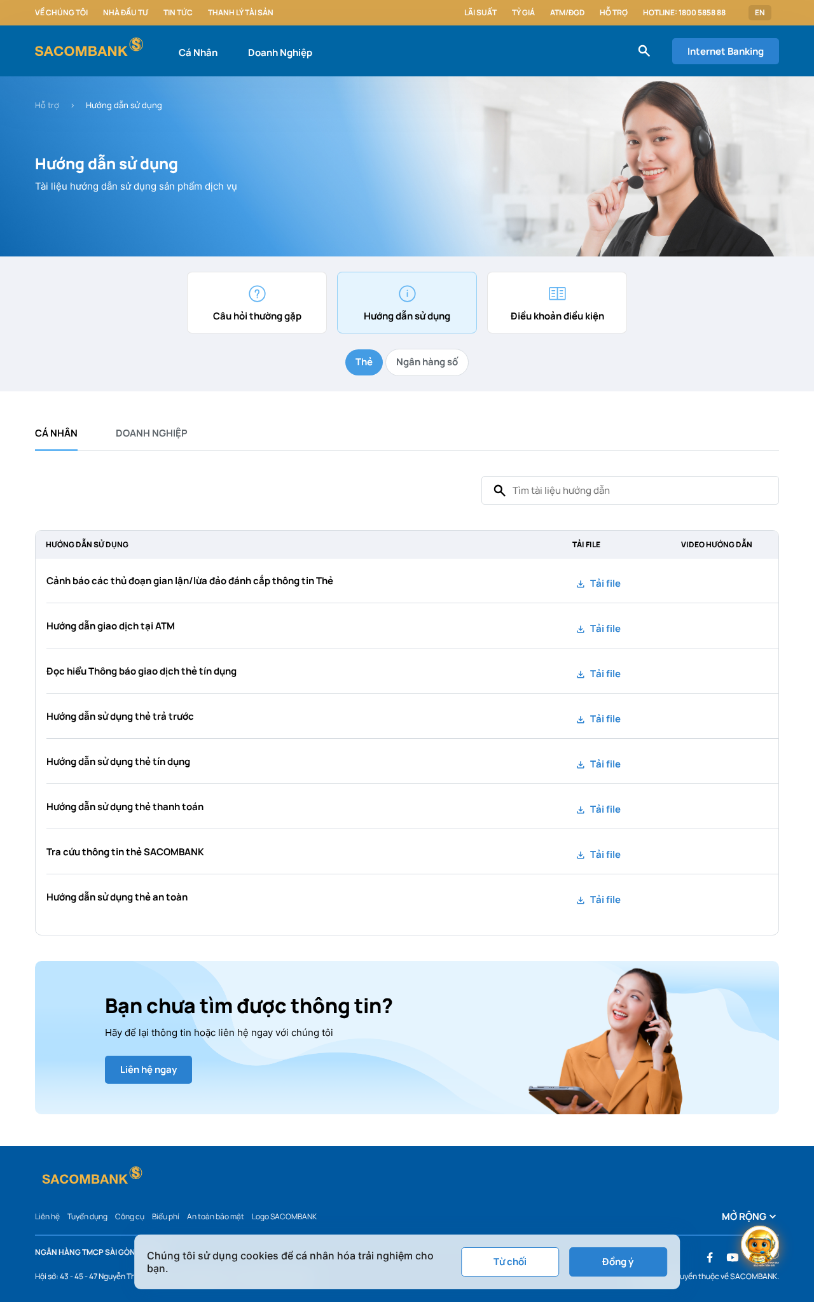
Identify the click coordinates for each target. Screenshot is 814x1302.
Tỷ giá (523, 13)
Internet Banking (725, 51)
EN (760, 13)
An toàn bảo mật (215, 1216)
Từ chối (510, 1261)
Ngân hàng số (427, 361)
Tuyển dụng (87, 1216)
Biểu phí (165, 1216)
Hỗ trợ (614, 13)
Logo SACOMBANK (284, 1216)
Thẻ (364, 361)
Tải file (604, 583)
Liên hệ (47, 1216)
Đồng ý (617, 1261)
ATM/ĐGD (567, 13)
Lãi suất (480, 13)
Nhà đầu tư (125, 13)
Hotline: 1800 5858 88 (684, 13)
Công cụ (129, 1216)
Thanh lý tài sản (240, 13)
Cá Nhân (198, 52)
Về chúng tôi (61, 13)
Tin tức (178, 13)
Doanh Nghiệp (280, 52)
